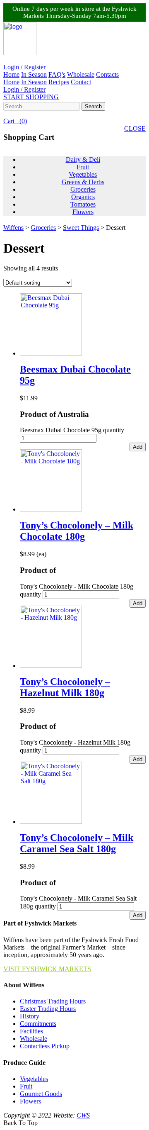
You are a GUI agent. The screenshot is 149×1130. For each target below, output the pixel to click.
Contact (81, 81)
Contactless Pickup (45, 1046)
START (31, 96)
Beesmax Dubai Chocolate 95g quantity (72, 429)
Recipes (58, 81)
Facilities (31, 1031)
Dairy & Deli (83, 159)
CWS (83, 1115)
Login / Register (24, 67)
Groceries (83, 189)
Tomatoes (83, 204)
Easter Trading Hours (48, 1008)
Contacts (107, 74)
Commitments (38, 1023)
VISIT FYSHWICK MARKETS (47, 968)
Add (137, 447)
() (15, 120)
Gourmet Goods (41, 1093)
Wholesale (80, 74)
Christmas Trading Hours (53, 1001)
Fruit (83, 166)
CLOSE (135, 128)
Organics (83, 196)
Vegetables (83, 174)
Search (93, 106)
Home (11, 74)
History (29, 1016)
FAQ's (56, 74)
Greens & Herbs (83, 181)
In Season (34, 74)
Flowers (83, 211)
